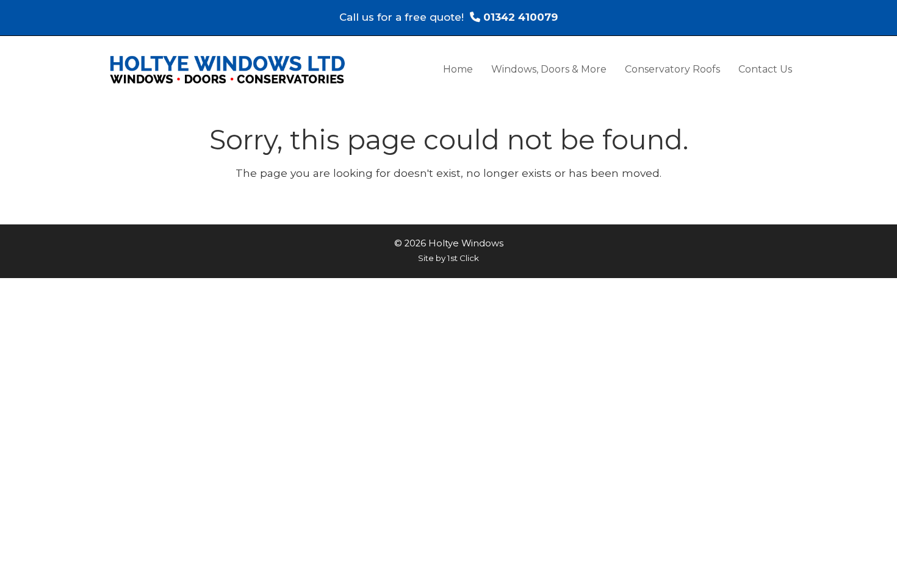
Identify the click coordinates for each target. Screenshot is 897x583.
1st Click (463, 258)
